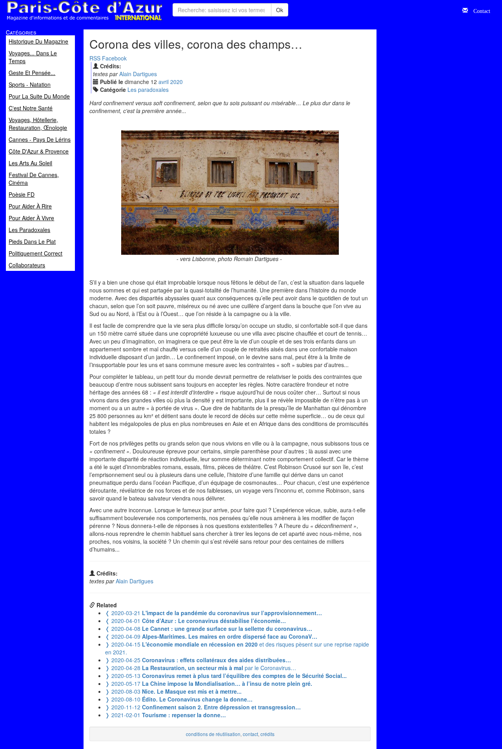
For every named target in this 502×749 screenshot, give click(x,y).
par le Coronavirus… (200, 668)
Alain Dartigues (138, 74)
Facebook (114, 58)
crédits (267, 734)
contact (250, 734)
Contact (479, 10)
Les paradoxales (148, 89)
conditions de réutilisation (213, 734)
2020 (176, 82)
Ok (279, 10)
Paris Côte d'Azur (67, 21)
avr (163, 82)
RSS (94, 58)
